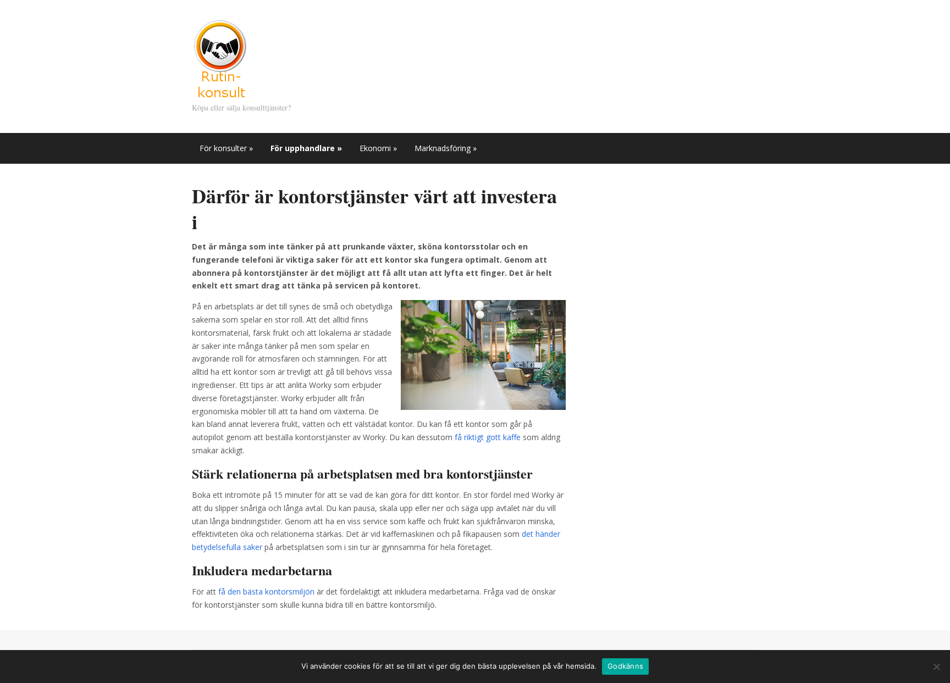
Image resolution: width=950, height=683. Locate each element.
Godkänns (625, 666)
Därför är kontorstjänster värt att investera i (374, 208)
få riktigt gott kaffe (488, 437)
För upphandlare (306, 148)
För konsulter (226, 148)
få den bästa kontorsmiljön (266, 591)
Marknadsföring (446, 148)
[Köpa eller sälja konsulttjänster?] (219, 59)
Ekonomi (378, 148)
